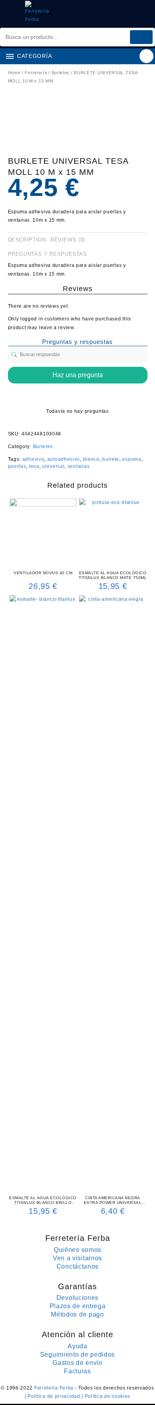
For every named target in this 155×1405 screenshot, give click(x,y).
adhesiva (33, 459)
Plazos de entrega (78, 1306)
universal (53, 466)
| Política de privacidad (53, 1396)
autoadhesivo (63, 459)
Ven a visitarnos (77, 1258)
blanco (91, 459)
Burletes (61, 72)
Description (27, 240)
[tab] (28, 240)
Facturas (77, 1371)
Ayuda (77, 1346)
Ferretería (36, 72)
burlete (110, 459)
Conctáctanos (77, 1266)
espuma (131, 459)
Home (14, 72)
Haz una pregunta (77, 375)
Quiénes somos (77, 1249)
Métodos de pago (77, 1314)
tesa (34, 466)
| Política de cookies (105, 1396)
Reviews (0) (67, 240)
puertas (17, 466)
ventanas (79, 466)
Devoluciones (77, 1297)
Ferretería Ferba (54, 1388)
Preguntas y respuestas (47, 254)
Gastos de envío (77, 1362)
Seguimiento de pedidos (77, 1354)
